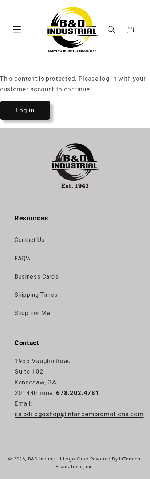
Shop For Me (32, 313)
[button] (17, 30)
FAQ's (22, 258)
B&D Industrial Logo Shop (58, 459)
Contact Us (30, 239)
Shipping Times (36, 294)
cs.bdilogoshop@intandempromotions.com (79, 414)
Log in (25, 110)
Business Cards (37, 276)
